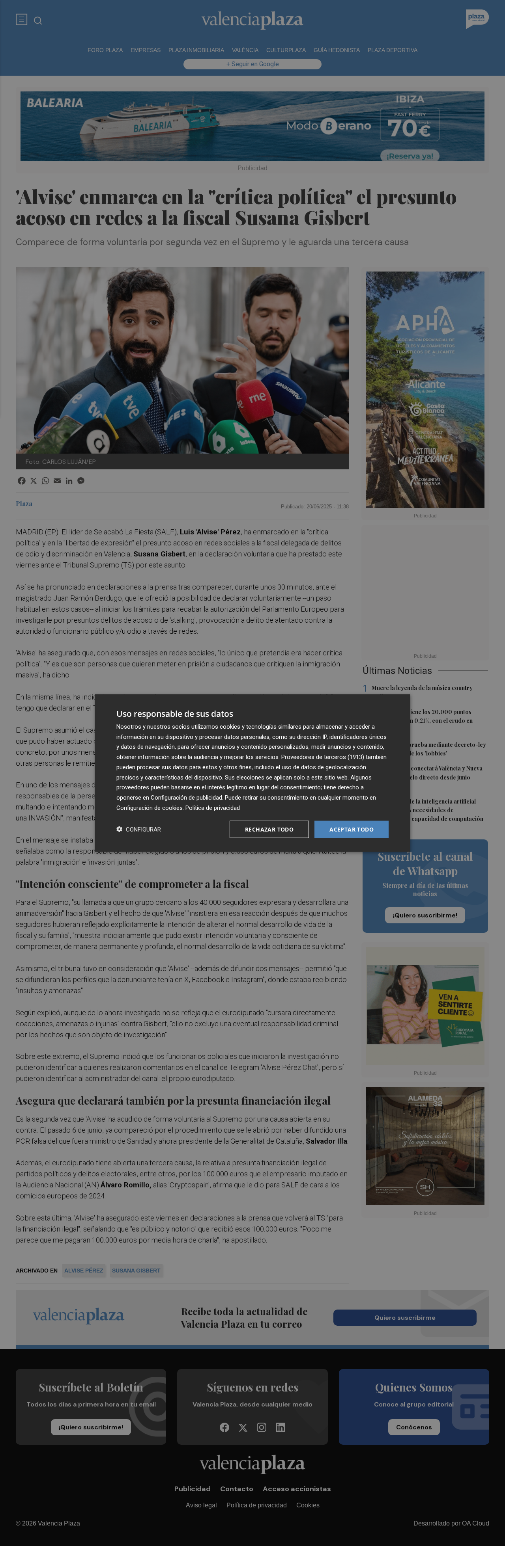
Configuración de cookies (149, 807)
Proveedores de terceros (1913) (322, 757)
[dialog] (252, 773)
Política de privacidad (212, 807)
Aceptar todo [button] (351, 829)
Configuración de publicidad (186, 797)
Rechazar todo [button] (269, 829)
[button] (138, 829)
